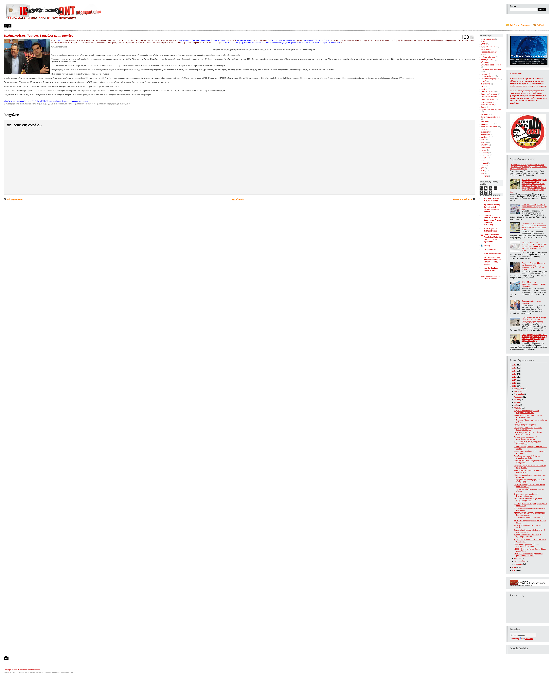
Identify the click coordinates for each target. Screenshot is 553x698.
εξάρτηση (484, 62)
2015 (514, 377)
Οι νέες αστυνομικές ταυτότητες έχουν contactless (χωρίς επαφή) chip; (534, 207)
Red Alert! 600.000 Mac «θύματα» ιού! (529, 518)
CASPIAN (484, 145)
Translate (529, 639)
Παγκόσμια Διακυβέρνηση (490, 117)
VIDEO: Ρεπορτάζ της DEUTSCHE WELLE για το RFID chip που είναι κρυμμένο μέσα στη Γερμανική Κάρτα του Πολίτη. (534, 246)
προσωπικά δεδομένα (489, 127)
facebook (484, 153)
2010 (514, 571)
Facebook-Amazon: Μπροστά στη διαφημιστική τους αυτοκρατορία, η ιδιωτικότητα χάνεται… (533, 266)
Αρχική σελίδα (238, 199)
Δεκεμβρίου (518, 389)
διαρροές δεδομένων (489, 52)
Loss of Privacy (490, 249)
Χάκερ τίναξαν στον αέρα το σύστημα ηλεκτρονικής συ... (528, 471)
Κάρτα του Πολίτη (487, 99)
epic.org (487, 246)
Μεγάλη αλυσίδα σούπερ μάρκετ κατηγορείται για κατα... (526, 412)
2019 (514, 365)
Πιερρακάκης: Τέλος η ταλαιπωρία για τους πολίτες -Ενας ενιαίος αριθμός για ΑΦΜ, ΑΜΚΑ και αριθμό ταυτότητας (528, 167)
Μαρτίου (517, 559)
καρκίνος (484, 89)
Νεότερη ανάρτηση (14, 199)
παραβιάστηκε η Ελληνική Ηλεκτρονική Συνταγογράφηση (201, 40)
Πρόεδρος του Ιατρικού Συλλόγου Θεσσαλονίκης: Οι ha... (527, 457)
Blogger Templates (52, 672)
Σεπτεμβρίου (519, 394)
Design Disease (18, 672)
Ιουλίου (517, 400)
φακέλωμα (484, 137)
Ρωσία (483, 129)
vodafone (484, 176)
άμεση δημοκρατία (488, 39)
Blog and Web (67, 672)
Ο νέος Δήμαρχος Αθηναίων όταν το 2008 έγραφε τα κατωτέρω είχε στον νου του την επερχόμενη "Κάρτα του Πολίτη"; (534, 338)
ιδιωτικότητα (485, 84)
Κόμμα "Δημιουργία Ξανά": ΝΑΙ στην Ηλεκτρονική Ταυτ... (528, 416)
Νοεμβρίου (518, 392)
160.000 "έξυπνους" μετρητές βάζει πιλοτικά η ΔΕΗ (527, 443)
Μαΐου (516, 405)
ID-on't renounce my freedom (29, 670)
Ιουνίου (517, 402)
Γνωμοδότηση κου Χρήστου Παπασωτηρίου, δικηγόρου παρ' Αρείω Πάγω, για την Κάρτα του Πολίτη (534, 226)
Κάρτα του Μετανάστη (489, 97)
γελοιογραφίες (486, 49)
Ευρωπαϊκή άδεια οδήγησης (491, 65)
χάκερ (483, 142)
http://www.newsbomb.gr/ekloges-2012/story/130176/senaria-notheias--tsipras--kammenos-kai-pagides (46, 101)
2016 (514, 374)
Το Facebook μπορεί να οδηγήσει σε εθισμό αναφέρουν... (528, 500)
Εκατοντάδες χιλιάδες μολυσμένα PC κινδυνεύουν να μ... (528, 433)
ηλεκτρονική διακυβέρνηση (491, 69)
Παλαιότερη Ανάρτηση (462, 199)
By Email (540, 25)
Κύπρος (484, 107)
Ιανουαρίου (518, 564)
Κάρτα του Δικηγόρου (489, 94)
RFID (483, 171)
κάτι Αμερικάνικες (244, 40)
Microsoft (484, 163)
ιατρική (483, 81)
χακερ (483, 140)
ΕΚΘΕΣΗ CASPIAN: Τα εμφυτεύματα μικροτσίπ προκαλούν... (528, 555)
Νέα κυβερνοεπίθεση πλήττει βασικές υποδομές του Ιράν (528, 429)
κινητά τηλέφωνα (487, 102)
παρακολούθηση (487, 124)
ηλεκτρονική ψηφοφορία (490, 79)
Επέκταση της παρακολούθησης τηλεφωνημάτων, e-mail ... (526, 545)
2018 (514, 368)
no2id (483, 166)
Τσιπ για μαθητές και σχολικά (525, 425)
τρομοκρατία (485, 135)
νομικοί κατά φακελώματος (491, 110)
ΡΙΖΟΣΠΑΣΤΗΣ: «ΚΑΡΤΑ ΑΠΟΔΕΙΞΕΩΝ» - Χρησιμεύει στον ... (530, 514)
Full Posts (514, 25)
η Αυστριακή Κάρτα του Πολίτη (316, 40)
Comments (525, 25)
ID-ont (60, 40)
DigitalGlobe (485, 147)
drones (483, 150)
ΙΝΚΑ (483, 86)
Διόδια (483, 55)
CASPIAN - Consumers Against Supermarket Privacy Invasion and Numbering (492, 220)
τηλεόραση (485, 132)
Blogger (494, 278)
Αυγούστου (518, 397)
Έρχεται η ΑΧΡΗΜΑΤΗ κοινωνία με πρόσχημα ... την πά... (527, 536)
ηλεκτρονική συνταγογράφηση (487, 75)
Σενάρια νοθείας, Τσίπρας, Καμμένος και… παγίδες (38, 35)
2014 (514, 380)
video (483, 173)
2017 (514, 371)
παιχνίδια (484, 122)
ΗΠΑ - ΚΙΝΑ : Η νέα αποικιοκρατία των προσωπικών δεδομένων (534, 284)
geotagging (485, 155)
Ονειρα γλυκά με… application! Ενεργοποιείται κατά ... (526, 495)
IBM (482, 160)
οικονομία (484, 114)
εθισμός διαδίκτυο (488, 60)
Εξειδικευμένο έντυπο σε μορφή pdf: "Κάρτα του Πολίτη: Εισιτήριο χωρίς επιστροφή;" (534, 320)
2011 (514, 567)
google (483, 158)
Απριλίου (517, 408)
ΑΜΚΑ (483, 42)
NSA (482, 168)
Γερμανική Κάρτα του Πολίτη (283, 40)
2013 (514, 383)
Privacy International (492, 253)
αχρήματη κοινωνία (488, 47)
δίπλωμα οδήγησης (488, 57)
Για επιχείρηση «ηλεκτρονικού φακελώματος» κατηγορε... (525, 438)
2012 (514, 386)
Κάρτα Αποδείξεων (488, 92)
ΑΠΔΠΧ (484, 44)
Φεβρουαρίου (519, 561)
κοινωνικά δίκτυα (487, 105)
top (6, 658)
